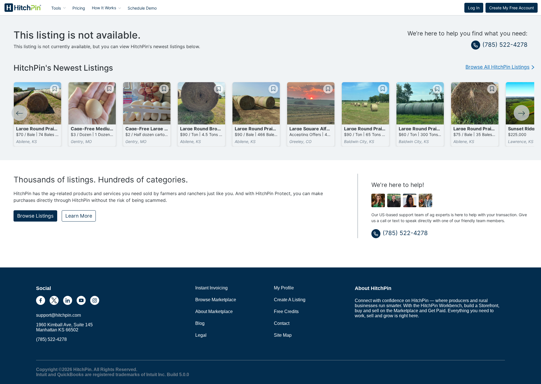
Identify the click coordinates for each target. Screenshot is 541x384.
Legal (201, 335)
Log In (474, 7)
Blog (200, 323)
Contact (281, 323)
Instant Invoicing (211, 287)
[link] (499, 67)
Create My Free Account (511, 7)
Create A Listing (289, 299)
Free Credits (286, 311)
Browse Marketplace (215, 299)
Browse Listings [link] (35, 216)
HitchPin (19, 7)
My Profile (284, 287)
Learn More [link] (78, 216)
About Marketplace (214, 311)
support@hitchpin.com (58, 315)
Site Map (283, 335)
